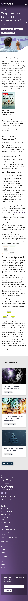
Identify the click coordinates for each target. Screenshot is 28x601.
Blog (8, 9)
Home (2, 9)
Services (4, 506)
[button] (25, 4)
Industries (5, 526)
